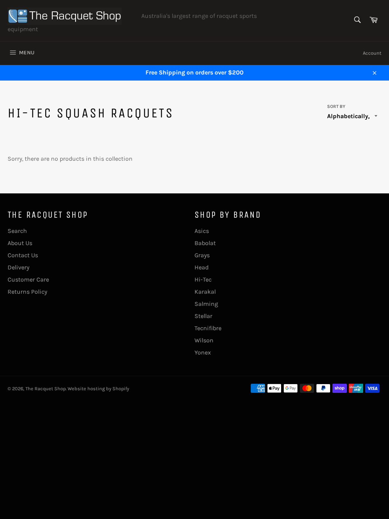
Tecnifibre (207, 328)
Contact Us (23, 255)
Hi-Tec (203, 279)
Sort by (336, 106)
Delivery (18, 267)
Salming (206, 303)
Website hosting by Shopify (98, 388)
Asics (201, 230)
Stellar (203, 316)
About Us (20, 243)
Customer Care (28, 279)
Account (372, 53)
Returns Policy (27, 291)
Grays (202, 255)
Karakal (205, 291)
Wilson (203, 340)
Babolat (205, 243)
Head (201, 267)
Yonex (202, 352)
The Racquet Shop (45, 388)
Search (17, 230)
